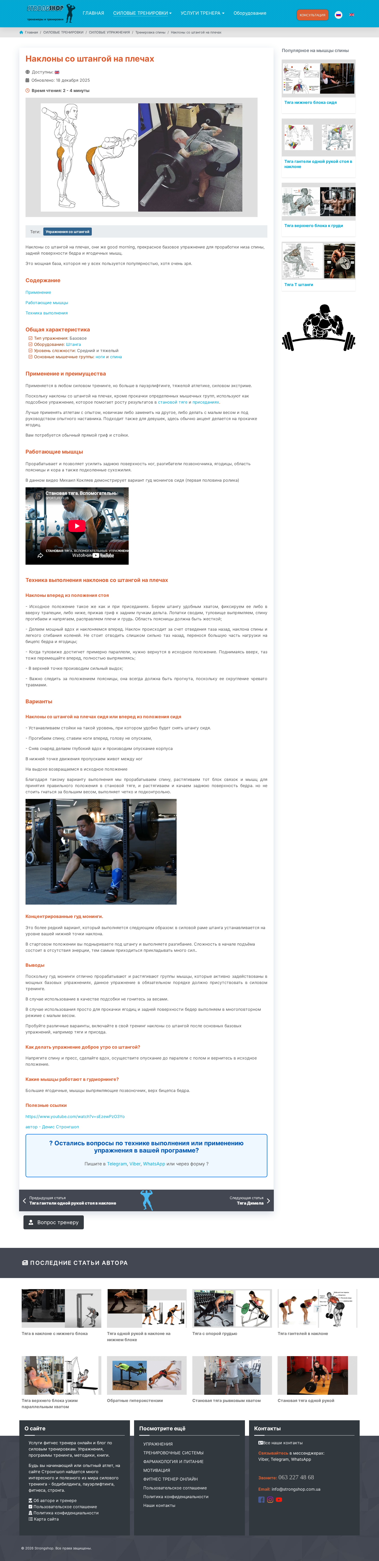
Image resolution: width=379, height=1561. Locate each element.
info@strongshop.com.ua (296, 1489)
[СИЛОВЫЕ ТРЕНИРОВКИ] (170, 13)
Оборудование (250, 13)
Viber (135, 1163)
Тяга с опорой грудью (214, 1333)
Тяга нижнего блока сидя (310, 102)
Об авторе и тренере (54, 1500)
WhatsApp (154, 1163)
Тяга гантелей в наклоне (303, 1333)
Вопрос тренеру (57, 1222)
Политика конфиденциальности (65, 1512)
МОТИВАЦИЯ (156, 1470)
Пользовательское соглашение (64, 1506)
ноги (100, 356)
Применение (38, 292)
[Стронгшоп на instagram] (270, 1499)
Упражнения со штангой (67, 231)
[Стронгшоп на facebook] (261, 1499)
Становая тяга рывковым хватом (226, 1400)
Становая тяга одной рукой (306, 1400)
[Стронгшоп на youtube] (279, 1499)
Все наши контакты (283, 1442)
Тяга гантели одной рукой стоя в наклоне (318, 164)
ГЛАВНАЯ (93, 13)
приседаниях (206, 402)
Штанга (73, 344)
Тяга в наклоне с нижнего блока (55, 1333)
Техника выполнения (47, 312)
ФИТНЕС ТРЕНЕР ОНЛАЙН (170, 1479)
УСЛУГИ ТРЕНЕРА (200, 13)
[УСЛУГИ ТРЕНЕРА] (222, 13)
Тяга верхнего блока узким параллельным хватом (50, 1403)
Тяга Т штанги (298, 284)
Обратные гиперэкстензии (135, 1400)
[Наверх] (370, 1551)
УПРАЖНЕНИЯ (158, 1444)
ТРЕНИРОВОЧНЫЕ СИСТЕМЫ (173, 1452)
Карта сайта (46, 1519)
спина (116, 356)
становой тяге (172, 402)
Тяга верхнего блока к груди (313, 225)
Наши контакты (159, 1505)
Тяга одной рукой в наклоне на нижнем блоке (138, 1336)
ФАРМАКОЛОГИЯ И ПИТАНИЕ (173, 1461)
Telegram (117, 1163)
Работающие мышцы (47, 302)
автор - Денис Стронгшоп (52, 1126)
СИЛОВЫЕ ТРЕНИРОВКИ (140, 13)
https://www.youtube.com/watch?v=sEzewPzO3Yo (75, 1116)
